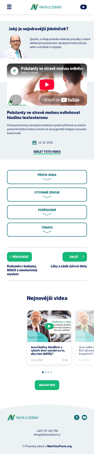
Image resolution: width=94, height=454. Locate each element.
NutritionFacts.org (59, 446)
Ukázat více (47, 385)
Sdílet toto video (47, 152)
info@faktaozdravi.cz (47, 434)
